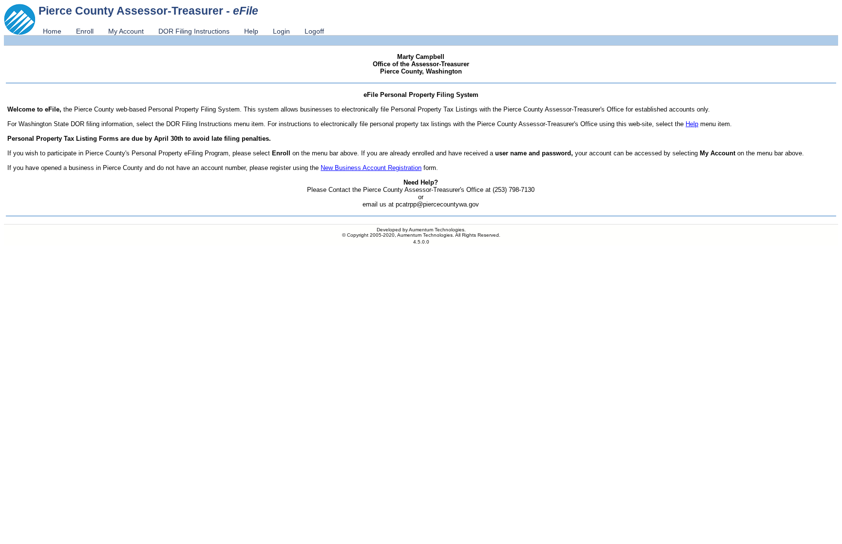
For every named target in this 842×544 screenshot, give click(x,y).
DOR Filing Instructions (194, 31)
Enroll (85, 31)
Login (281, 31)
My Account (126, 31)
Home (52, 31)
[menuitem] (52, 31)
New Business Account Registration (371, 167)
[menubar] (183, 31)
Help (251, 31)
